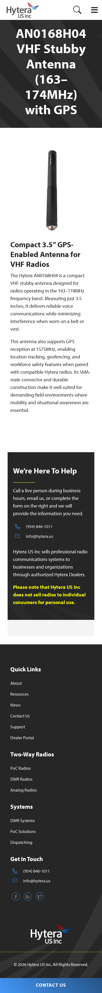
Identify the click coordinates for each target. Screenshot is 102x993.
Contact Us (51, 985)
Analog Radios (23, 790)
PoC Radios (20, 768)
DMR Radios (21, 779)
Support (17, 726)
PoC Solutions (23, 831)
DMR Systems (22, 820)
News (15, 705)
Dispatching (21, 842)
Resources (19, 694)
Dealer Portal (22, 737)
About (16, 683)
